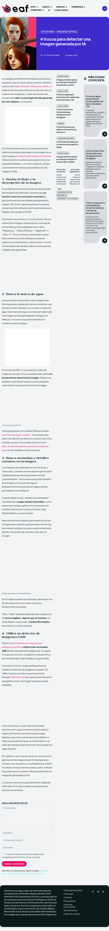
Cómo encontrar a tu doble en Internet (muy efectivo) (66, 129)
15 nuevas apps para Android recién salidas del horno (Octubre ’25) (67, 97)
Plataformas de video (66, 138)
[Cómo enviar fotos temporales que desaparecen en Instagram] (95, 143)
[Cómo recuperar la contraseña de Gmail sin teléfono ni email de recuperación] (95, 195)
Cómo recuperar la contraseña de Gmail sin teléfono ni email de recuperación (95, 207)
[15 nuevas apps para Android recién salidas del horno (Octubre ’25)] (95, 89)
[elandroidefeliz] (15, 8)
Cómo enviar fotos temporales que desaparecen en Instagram (64, 113)
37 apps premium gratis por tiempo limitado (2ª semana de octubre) (66, 82)
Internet (61, 123)
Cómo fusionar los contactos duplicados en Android (61, 179)
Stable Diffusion (22, 86)
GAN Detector (17, 677)
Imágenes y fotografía (68, 199)
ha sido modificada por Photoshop (34, 156)
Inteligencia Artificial (67, 32)
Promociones (63, 76)
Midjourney (36, 86)
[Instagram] (98, 892)
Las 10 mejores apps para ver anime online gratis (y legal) (67, 144)
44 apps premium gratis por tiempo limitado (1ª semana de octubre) (66, 159)
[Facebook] (93, 892)
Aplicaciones (48, 32)
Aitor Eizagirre (53, 55)
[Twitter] (103, 892)
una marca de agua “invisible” (16, 434)
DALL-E (48, 86)
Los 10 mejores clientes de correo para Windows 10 (74, 179)
